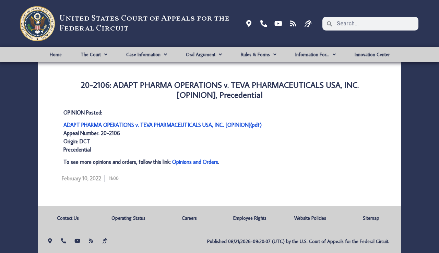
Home (56, 54)
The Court (91, 54)
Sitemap (371, 218)
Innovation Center (372, 54)
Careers (189, 218)
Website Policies (310, 218)
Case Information (143, 54)
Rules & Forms (255, 54)
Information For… (312, 54)
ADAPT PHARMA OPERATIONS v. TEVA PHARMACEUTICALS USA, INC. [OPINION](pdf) (162, 124)
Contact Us (68, 218)
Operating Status (128, 218)
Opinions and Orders (195, 161)
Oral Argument (200, 54)
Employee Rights (249, 218)
